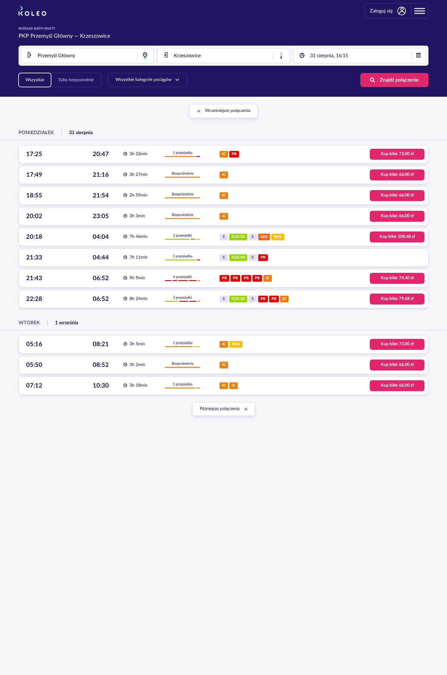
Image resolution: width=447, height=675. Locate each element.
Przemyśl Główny (51, 36)
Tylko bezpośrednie (76, 80)
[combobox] (87, 55)
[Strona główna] (32, 11)
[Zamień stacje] (281, 55)
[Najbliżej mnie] (145, 55)
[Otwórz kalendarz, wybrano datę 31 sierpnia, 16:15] (418, 55)
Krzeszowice (95, 36)
